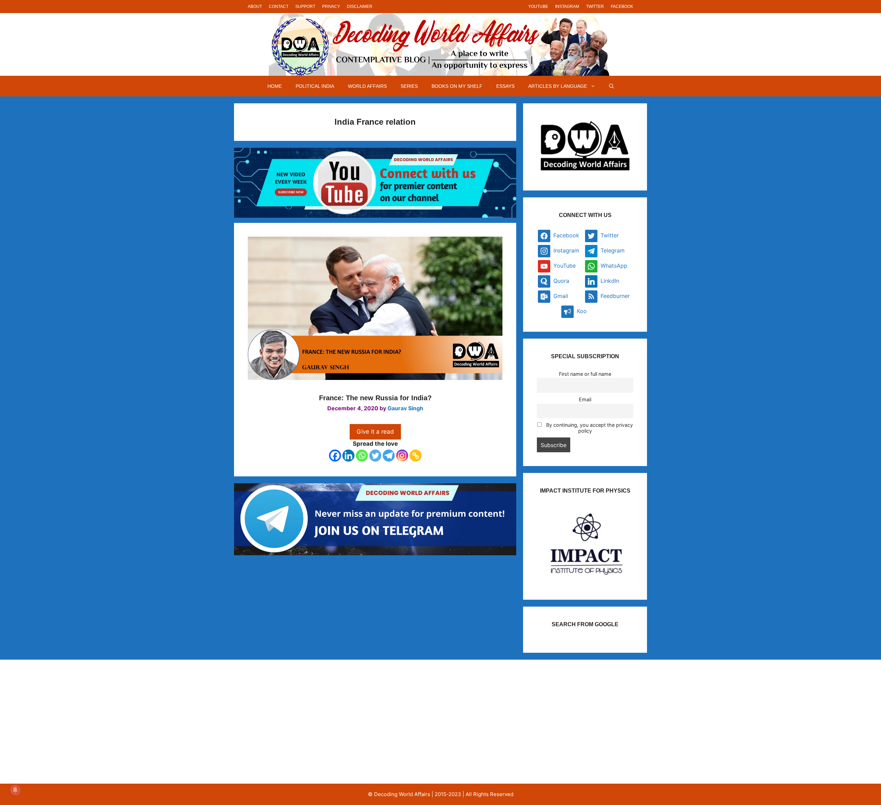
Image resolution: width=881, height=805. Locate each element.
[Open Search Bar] (611, 86)
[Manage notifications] (15, 789)
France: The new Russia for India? (375, 398)
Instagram (567, 6)
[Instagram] (402, 456)
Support (305, 6)
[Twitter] (375, 456)
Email (585, 399)
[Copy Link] (416, 456)
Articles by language (557, 86)
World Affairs (367, 86)
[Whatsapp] (362, 456)
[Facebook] (335, 456)
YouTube (538, 6)
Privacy (331, 6)
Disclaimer (359, 6)
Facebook (622, 6)
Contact (278, 6)
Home (274, 86)
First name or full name (585, 374)
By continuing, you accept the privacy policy (589, 428)
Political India (315, 86)
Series (409, 86)
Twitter (595, 6)
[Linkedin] (348, 456)
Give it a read (375, 431)
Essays (505, 86)
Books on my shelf (457, 86)
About (255, 6)
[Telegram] (389, 456)
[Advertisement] (307, 721)
